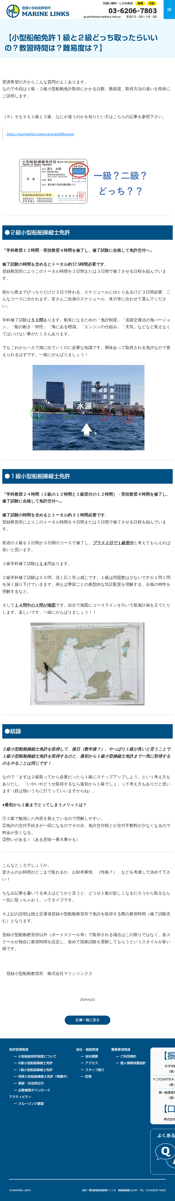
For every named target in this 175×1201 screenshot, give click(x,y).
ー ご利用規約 (126, 1056)
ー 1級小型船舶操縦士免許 (33, 1070)
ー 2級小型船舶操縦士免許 (33, 1063)
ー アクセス (89, 1063)
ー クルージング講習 (29, 1104)
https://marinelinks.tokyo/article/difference (40, 134)
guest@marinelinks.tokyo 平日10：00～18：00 (120, 16)
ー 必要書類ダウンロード (32, 1090)
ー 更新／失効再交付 (29, 1083)
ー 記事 (86, 1076)
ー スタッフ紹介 (92, 1070)
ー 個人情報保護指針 (131, 1063)
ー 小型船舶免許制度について (35, 1056)
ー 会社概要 (89, 1056)
